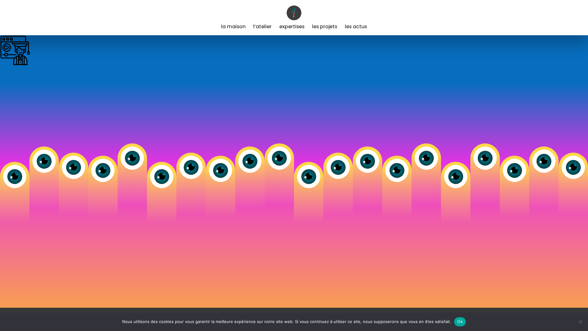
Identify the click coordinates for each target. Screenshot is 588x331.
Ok (460, 321)
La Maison (233, 26)
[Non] (580, 322)
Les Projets (324, 26)
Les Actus (356, 26)
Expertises (291, 26)
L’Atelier (262, 26)
